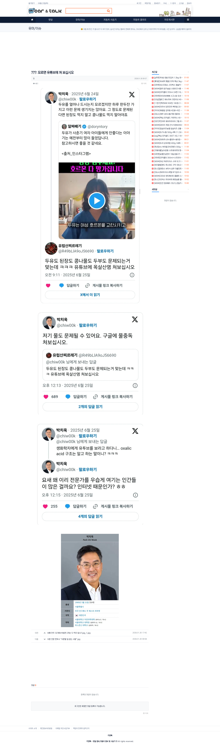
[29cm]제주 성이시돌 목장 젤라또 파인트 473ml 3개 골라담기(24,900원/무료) (168, 114)
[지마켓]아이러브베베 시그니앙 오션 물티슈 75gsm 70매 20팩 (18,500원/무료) (168, 96)
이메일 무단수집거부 (63, 728)
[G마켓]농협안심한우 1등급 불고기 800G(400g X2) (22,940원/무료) (168, 154)
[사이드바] (187, 20)
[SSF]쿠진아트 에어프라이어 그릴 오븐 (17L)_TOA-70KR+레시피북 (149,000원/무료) (168, 121)
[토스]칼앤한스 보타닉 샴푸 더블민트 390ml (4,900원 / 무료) (168, 169)
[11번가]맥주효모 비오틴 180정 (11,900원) (168, 103)
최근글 (154, 72)
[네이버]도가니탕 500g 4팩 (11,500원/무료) (168, 132)
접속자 (189, 3)
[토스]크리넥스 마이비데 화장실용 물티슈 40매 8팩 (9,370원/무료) (168, 179)
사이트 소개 (33, 728)
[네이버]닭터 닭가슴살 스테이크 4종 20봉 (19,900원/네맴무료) (168, 89)
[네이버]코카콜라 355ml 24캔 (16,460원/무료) (168, 92)
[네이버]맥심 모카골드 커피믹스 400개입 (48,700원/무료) (168, 118)
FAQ (165, 3)
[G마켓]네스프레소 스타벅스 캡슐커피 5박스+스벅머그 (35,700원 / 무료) (168, 85)
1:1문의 (173, 3)
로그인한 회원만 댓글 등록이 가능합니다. (90, 706)
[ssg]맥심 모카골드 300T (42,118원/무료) (168, 136)
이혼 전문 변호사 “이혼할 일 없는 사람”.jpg (63, 639)
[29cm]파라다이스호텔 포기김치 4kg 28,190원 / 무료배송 (168, 172)
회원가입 (148, 3)
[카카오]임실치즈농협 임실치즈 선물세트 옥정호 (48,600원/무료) (168, 128)
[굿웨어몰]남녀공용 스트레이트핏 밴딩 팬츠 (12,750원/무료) (168, 150)
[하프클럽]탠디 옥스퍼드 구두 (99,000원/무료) (168, 165)
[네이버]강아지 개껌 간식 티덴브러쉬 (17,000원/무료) (168, 125)
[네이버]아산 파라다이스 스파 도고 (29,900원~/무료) (168, 161)
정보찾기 (157, 3)
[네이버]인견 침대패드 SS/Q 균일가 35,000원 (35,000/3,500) (168, 183)
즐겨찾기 (32, 3)
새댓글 (154, 189)
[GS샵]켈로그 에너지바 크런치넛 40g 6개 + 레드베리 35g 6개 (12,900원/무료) (168, 99)
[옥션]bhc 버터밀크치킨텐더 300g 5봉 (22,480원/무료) (168, 147)
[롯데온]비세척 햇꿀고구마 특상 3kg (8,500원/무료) (168, 81)
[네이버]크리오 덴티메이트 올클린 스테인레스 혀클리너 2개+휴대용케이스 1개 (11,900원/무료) (168, 176)
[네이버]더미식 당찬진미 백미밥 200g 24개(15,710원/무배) (168, 107)
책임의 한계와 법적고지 (81, 728)
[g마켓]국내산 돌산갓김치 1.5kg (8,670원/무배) (168, 78)
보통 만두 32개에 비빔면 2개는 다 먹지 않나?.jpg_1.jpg (69, 633)
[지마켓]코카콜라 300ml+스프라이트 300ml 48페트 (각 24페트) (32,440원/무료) (168, 158)
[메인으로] (32, 20)
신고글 (181, 3)
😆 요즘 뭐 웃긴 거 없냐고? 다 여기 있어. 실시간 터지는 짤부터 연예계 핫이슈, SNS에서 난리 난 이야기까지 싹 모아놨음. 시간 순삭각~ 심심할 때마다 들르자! (136, 29)
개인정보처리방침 (46, 728)
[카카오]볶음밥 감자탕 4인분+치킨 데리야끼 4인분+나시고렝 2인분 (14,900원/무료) (168, 110)
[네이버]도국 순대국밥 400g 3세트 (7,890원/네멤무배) (168, 143)
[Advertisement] (105, 50)
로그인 (139, 3)
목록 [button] (144, 84)
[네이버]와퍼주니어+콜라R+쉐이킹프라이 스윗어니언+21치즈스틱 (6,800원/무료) (168, 139)
